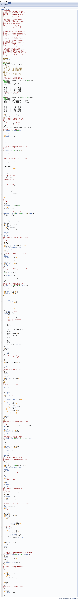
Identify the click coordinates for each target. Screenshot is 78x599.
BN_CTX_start (6, 220)
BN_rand (10, 530)
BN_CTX (31, 213)
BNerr (6, 247)
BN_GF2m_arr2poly (8, 430)
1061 (1, 569)
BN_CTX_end (6, 235)
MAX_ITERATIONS (20, 537)
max (8, 272)
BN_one (9, 443)
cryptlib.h (8, 59)
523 (1, 285)
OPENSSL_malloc (12, 245)
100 (1, 62)
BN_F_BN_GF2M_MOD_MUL (11, 247)
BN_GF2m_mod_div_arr (7, 425)
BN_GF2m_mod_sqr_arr (9, 278)
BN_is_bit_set (9, 450)
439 (1, 241)
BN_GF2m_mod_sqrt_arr (9, 499)
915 (1, 492)
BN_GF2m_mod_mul (6, 241)
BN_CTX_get (9, 221)
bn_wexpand (7, 136)
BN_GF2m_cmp (9, 402)
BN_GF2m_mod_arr (6, 150)
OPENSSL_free (9, 250)
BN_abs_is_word (11, 408)
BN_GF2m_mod (6, 202)
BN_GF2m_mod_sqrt (7, 492)
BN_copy (7, 348)
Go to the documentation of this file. (5, 9)
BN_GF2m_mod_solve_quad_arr (10, 562)
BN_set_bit (7, 483)
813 (1, 438)
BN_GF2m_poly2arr (8, 205)
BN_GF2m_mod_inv (6, 285)
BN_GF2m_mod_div (6, 386)
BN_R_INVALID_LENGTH (17, 247)
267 (1, 150)
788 (1, 425)
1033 (1, 554)
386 (1, 213)
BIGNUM (9, 130)
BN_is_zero (9, 299)
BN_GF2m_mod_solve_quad (7, 554)
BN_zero (7, 156)
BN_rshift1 (10, 302)
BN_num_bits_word (17, 344)
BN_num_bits (11, 272)
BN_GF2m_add (6, 130)
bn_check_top (6, 133)
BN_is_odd (9, 298)
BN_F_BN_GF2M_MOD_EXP (11, 467)
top (7, 134)
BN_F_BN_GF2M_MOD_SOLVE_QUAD (12, 560)
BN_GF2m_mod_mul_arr (7, 213)
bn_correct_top (6, 143)
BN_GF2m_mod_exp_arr (7, 438)
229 (1, 130)
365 (1, 202)
